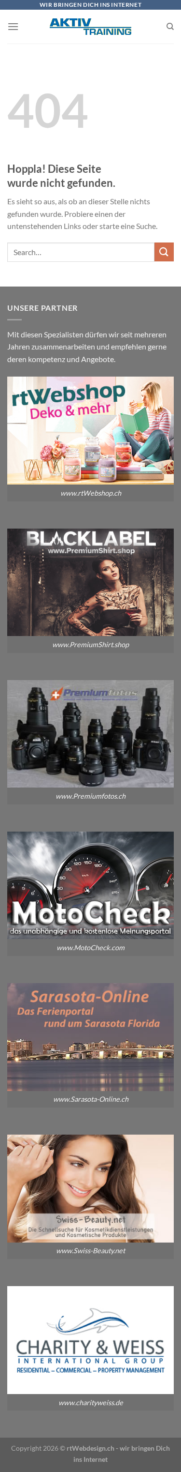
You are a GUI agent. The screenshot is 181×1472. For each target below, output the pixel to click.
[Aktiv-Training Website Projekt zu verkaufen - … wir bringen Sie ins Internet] (90, 26)
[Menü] (13, 26)
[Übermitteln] (164, 252)
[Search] (170, 26)
